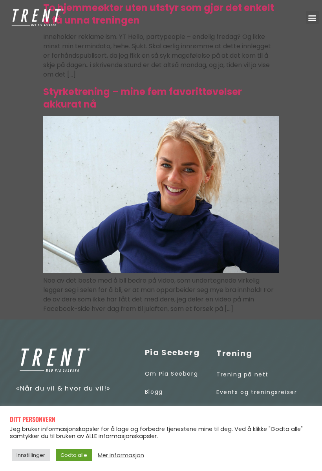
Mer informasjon (121, 455)
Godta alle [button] (73, 455)
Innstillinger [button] (30, 455)
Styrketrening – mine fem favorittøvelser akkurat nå (142, 98)
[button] (312, 17)
